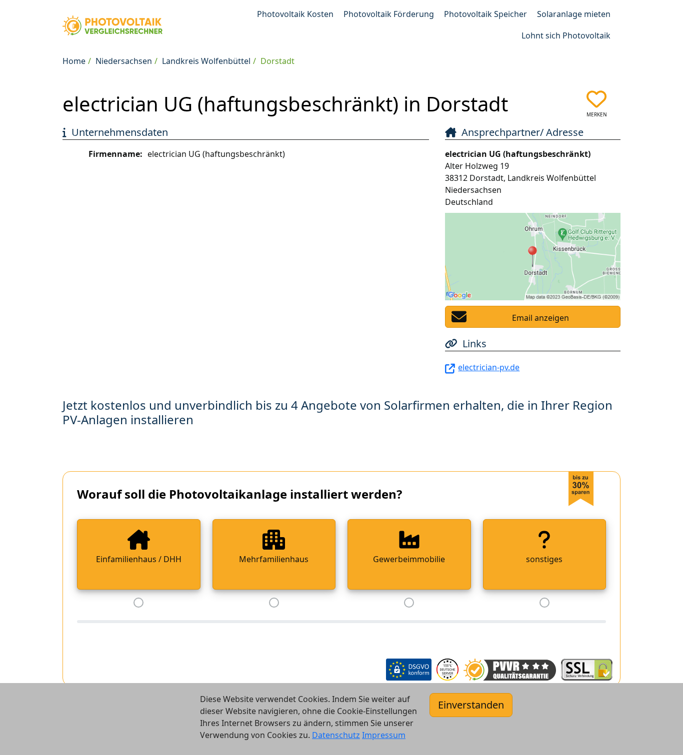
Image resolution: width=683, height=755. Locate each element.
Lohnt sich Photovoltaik (566, 35)
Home (74, 60)
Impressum (384, 735)
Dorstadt (277, 60)
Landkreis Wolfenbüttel (206, 60)
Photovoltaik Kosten (295, 13)
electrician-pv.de (489, 367)
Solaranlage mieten (573, 13)
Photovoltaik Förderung (389, 13)
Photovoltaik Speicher (485, 13)
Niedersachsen (124, 60)
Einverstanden (471, 705)
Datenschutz (336, 735)
